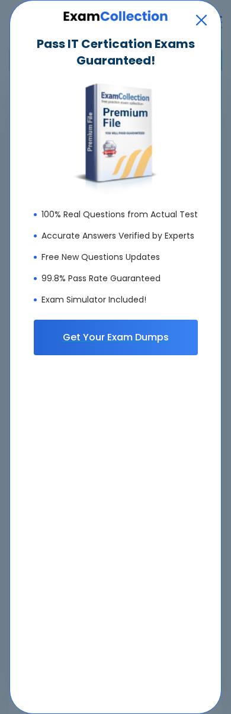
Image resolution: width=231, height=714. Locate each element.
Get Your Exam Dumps (116, 337)
